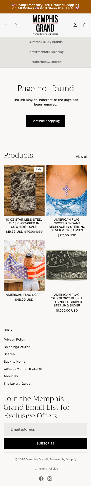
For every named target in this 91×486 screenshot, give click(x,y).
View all (81, 157)
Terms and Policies (45, 468)
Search (9, 354)
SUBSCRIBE (45, 443)
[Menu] (5, 25)
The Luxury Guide (17, 384)
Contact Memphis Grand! (23, 369)
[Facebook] (41, 478)
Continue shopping (46, 121)
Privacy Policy (14, 339)
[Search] (15, 25)
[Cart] (85, 25)
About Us (11, 376)
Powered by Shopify (63, 459)
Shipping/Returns (17, 347)
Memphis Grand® (37, 459)
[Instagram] (49, 478)
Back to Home (14, 362)
